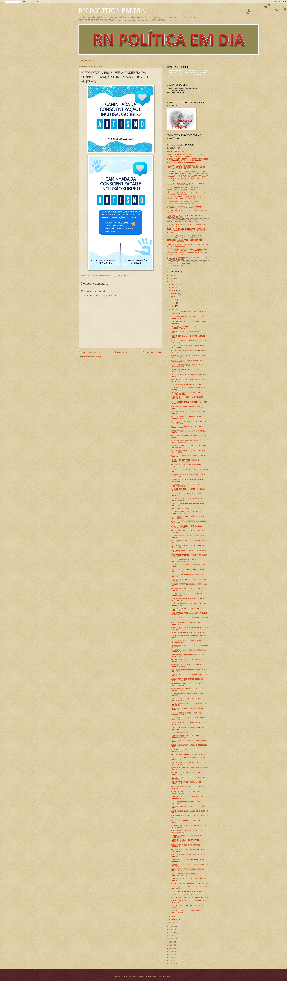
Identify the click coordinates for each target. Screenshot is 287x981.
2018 (171, 942)
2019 (171, 939)
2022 (171, 929)
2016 (171, 948)
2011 (171, 964)
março (173, 916)
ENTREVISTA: (187, 160)
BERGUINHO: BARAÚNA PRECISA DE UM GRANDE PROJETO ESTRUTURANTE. (184, 241)
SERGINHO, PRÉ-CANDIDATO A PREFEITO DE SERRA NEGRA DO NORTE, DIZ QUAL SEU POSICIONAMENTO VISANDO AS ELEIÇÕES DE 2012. (186, 167)
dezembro (174, 284)
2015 (171, 951)
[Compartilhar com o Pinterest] (127, 276)
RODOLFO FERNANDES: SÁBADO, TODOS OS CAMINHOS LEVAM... (187, 680)
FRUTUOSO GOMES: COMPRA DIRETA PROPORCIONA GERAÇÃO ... (184, 874)
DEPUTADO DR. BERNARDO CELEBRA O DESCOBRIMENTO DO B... (185, 461)
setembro (174, 294)
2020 (171, 936)
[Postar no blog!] (121, 276)
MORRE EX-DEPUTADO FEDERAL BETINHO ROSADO (189, 883)
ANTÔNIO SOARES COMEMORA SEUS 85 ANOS (187, 632)
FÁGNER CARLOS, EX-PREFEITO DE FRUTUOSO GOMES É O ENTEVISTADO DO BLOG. (187, 193)
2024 (171, 282)
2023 (171, 926)
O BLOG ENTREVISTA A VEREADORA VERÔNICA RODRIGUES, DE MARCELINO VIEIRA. (184, 202)
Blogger (169, 976)
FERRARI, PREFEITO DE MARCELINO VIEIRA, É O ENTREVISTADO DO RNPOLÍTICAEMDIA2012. (184, 188)
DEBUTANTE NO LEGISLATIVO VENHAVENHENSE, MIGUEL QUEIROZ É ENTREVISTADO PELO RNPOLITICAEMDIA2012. (187, 263)
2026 (171, 275)
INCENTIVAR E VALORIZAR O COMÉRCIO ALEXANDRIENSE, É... (185, 485)
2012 (171, 960)
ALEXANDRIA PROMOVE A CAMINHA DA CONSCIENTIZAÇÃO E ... (184, 560)
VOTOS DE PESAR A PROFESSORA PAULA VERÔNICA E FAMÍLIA (186, 512)
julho (173, 300)
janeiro (173, 922)
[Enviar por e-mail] (119, 276)
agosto (173, 297)
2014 (171, 954)
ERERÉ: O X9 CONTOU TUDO (181, 732)
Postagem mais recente (89, 352)
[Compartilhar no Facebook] (125, 276)
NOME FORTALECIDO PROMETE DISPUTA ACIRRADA (189, 898)
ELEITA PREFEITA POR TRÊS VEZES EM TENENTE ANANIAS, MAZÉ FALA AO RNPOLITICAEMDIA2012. (185, 236)
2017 (171, 945)
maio (173, 306)
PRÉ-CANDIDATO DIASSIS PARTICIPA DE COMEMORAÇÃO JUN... (185, 841)
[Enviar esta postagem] (114, 275)
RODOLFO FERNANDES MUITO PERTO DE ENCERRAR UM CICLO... (185, 846)
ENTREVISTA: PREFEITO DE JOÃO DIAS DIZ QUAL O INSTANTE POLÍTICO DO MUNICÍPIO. (185, 155)
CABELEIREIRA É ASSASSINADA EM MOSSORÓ (187, 891)
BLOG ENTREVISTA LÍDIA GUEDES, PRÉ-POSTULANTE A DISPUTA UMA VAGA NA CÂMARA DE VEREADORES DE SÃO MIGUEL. (187, 230)
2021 (171, 933)
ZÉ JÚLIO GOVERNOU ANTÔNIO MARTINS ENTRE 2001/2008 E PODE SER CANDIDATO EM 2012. (184, 197)
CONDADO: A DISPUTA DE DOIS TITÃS (184, 895)
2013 (171, 957)
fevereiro (174, 919)
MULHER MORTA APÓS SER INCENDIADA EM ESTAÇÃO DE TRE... (186, 750)
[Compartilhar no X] (123, 276)
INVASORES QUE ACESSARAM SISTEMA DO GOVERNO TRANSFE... (186, 441)
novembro (174, 287)
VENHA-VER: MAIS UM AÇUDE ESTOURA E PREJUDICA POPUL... (186, 736)
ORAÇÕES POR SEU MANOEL (181, 508)
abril (172, 309)
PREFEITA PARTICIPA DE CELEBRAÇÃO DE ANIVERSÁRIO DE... (186, 783)
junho (173, 303)
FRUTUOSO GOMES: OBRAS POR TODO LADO (187, 384)
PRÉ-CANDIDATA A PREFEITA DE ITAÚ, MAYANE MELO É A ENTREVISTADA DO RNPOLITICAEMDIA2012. (187, 220)
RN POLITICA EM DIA (111, 10)
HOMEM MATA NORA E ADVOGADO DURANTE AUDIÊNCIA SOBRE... (187, 665)
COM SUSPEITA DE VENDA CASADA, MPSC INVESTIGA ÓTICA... (186, 699)
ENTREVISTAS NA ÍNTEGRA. (177, 151)
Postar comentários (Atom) (93, 357)
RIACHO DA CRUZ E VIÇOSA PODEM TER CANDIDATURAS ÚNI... (185, 327)
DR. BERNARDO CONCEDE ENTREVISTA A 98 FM (188, 755)
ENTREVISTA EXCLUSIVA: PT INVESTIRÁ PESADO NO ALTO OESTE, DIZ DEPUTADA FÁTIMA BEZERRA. (186, 207)
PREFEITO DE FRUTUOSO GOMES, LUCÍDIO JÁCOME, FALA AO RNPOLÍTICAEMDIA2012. (186, 184)
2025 (171, 279)
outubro (173, 290)
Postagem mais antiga (153, 352)
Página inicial (87, 60)
